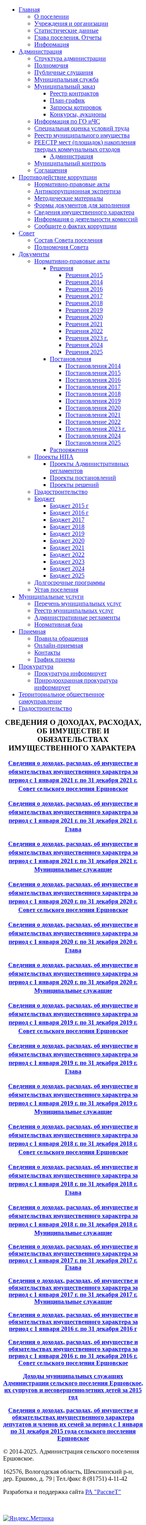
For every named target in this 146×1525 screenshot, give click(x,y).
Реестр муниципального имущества (82, 135)
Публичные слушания (63, 72)
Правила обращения (61, 638)
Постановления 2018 (93, 394)
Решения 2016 (84, 289)
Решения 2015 (84, 275)
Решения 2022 (84, 331)
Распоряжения (69, 449)
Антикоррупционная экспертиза (77, 191)
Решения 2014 (84, 282)
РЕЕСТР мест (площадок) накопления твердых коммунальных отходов (84, 146)
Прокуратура (36, 666)
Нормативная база (58, 624)
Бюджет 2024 (67, 568)
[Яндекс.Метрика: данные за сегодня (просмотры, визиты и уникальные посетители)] (28, 1518)
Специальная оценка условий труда (81, 128)
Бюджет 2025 (67, 575)
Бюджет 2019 (67, 533)
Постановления (70, 359)
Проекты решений (74, 484)
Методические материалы (68, 198)
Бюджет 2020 (67, 540)
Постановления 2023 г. (95, 429)
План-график (67, 100)
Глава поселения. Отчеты (68, 37)
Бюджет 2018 (67, 526)
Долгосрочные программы (69, 582)
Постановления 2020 (93, 408)
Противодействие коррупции (58, 177)
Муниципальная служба (66, 79)
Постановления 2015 (93, 373)
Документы (34, 254)
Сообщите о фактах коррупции (75, 226)
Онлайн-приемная (58, 645)
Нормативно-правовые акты (72, 184)
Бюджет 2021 (67, 547)
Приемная (32, 631)
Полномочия (51, 65)
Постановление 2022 (93, 422)
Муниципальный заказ (64, 86)
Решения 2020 (84, 317)
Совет (27, 233)
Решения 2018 (84, 303)
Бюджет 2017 (67, 519)
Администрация (40, 51)
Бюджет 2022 (67, 554)
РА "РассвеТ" (103, 1492)
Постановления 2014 (93, 366)
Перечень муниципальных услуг (77, 603)
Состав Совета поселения (68, 240)
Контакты (47, 652)
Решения (61, 268)
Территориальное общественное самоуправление (61, 698)
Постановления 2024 (93, 435)
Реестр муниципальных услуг (74, 610)
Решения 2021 (84, 324)
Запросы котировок (76, 107)
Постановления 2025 (93, 442)
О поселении (51, 16)
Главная (29, 9)
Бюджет (44, 498)
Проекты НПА (54, 456)
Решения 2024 (84, 345)
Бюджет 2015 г (69, 505)
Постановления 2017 (93, 387)
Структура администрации (70, 58)
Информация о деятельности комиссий (86, 219)
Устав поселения (56, 589)
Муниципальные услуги (51, 596)
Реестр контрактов (74, 93)
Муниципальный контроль (70, 163)
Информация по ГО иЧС (67, 121)
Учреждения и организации (71, 23)
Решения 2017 (84, 296)
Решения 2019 (84, 310)
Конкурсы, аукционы (78, 114)
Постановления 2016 (93, 380)
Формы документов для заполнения (82, 205)
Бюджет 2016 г (69, 512)
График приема (54, 659)
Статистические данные (66, 30)
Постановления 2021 (93, 415)
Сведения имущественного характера (84, 212)
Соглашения (50, 170)
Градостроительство (61, 491)
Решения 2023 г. (86, 338)
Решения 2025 (84, 352)
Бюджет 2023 (67, 561)
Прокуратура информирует (70, 673)
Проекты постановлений (83, 477)
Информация (51, 44)
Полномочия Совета (61, 247)
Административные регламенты (77, 617)
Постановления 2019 (93, 401)
